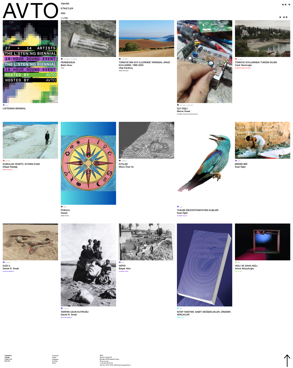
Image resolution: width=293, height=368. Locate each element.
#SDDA (179, 317)
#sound (196, 114)
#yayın (182, 317)
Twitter (54, 357)
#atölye (63, 215)
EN (62, 18)
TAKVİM (65, 3)
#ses (192, 114)
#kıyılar (121, 70)
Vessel (65, 211)
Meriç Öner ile (126, 165)
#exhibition (180, 114)
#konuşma (125, 70)
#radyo (185, 114)
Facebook (55, 355)
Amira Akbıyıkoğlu (246, 267)
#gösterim (11, 271)
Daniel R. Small (11, 267)
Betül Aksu (68, 63)
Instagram (55, 359)
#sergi (62, 68)
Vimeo (54, 363)
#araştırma (238, 68)
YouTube (55, 361)
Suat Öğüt (241, 165)
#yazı (240, 271)
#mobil (67, 215)
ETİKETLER (67, 8)
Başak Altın (125, 267)
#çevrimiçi (6, 271)
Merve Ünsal (183, 109)
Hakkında (8, 355)
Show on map (104, 361)
